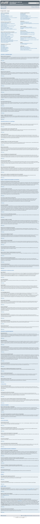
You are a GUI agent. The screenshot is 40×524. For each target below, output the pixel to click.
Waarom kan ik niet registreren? (5, 15)
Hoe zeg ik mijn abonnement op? (24, 40)
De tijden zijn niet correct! (4, 24)
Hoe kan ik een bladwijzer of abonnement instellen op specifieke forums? (29, 39)
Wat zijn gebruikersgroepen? (24, 15)
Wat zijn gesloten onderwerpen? (5, 50)
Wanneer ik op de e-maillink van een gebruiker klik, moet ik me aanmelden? (9, 29)
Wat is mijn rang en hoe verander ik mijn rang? (6, 28)
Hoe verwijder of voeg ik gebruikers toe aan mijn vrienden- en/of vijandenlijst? (28, 28)
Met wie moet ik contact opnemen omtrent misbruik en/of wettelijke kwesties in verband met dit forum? (28, 49)
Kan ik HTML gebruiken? (4, 45)
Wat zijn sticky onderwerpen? (4, 49)
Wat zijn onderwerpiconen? (4, 51)
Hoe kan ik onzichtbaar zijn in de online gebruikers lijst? (8, 23)
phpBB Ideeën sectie (6, 495)
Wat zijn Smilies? (3, 46)
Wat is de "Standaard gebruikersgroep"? (25, 18)
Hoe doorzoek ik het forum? (23, 31)
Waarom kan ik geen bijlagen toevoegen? (6, 38)
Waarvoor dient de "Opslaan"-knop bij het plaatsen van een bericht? (9, 40)
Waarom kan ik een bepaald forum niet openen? (7, 37)
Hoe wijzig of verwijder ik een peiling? (5, 36)
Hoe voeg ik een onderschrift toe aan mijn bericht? (7, 34)
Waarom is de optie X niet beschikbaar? (25, 47)
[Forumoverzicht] (5, 2)
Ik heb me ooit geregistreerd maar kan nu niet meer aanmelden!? (9, 17)
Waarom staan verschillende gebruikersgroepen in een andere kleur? (29, 17)
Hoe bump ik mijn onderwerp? (4, 42)
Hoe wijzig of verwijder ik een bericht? (5, 33)
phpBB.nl (23, 517)
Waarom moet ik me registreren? (5, 13)
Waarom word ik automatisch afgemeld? (6, 19)
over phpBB (28, 489)
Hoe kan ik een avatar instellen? (5, 27)
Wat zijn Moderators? (23, 14)
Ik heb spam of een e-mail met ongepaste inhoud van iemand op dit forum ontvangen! (29, 24)
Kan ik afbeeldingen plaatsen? (4, 47)
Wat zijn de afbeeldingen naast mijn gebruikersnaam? (7, 26)
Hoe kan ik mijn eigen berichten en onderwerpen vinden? (27, 34)
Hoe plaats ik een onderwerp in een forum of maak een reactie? (9, 32)
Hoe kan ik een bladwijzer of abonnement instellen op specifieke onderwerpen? (28, 38)
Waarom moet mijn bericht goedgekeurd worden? (7, 41)
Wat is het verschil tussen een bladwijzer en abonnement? (27, 37)
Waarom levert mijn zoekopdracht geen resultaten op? (27, 32)
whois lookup (20, 500)
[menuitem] (6, 7)
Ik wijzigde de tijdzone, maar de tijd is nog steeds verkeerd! (8, 25)
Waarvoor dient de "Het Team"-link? (24, 19)
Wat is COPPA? (3, 14)
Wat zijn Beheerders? (23, 13)
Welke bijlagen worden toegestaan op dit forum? (26, 43)
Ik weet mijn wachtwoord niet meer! (5, 18)
